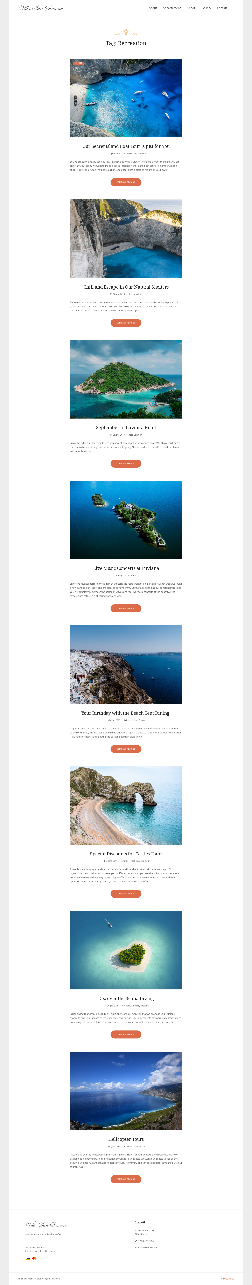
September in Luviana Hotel (126, 427)
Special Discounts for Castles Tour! (126, 854)
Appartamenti (172, 8)
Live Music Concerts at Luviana (126, 568)
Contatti (222, 8)
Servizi (191, 8)
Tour (135, 153)
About (153, 8)
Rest (130, 294)
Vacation (143, 153)
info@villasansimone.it (148, 1247)
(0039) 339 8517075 (147, 1240)
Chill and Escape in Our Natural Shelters (126, 287)
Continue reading (129, 183)
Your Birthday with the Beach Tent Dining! (126, 713)
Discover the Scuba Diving (126, 998)
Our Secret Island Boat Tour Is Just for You (126, 146)
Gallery (206, 8)
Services (143, 720)
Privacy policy (227, 1278)
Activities (128, 153)
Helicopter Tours (126, 1139)
